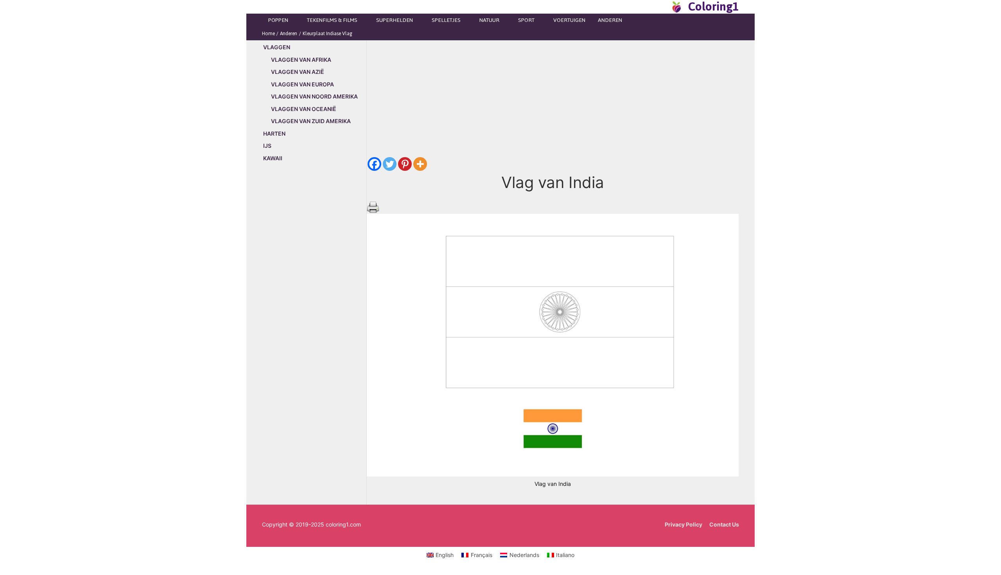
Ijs (267, 145)
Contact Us (724, 524)
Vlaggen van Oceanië (303, 109)
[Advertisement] (314, 302)
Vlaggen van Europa (302, 84)
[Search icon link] (662, 6)
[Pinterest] (405, 164)
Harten (274, 133)
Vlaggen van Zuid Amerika (311, 121)
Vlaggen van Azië (297, 71)
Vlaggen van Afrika (301, 59)
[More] (420, 164)
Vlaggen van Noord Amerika (314, 96)
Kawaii (272, 158)
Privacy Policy (683, 524)
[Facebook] (374, 164)
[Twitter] (389, 164)
